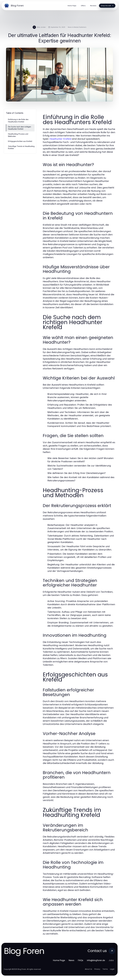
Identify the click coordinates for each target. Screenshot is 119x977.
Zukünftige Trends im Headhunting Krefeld (21, 147)
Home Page (59, 960)
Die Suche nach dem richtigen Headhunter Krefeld (19, 128)
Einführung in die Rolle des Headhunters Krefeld (18, 120)
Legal (112, 969)
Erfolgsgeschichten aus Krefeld (20, 141)
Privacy (97, 969)
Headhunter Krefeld (60, 138)
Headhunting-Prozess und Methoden (18, 135)
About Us (88, 969)
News (71, 960)
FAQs (80, 960)
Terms (105, 969)
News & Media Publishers (77, 27)
